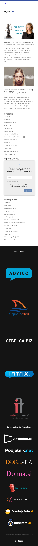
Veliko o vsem (8, 154)
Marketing (7, 131)
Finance (6, 120)
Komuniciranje (8, 128)
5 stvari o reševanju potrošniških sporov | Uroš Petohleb (18, 90)
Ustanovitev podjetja (10, 151)
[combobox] (19, 4)
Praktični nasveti (9, 140)
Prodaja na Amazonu (10, 145)
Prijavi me (28, 191)
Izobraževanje (29, 44)
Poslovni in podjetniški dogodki (13, 137)
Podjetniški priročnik (10, 134)
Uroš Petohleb (10, 93)
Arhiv (5, 117)
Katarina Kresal (10, 44)
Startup (6, 148)
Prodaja (27, 93)
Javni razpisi (7, 125)
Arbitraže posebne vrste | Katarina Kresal (18, 42)
